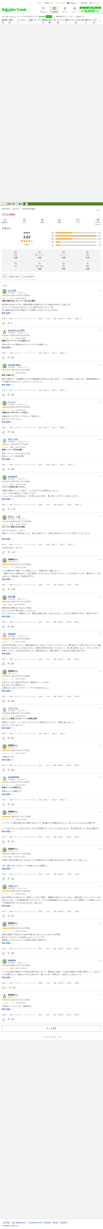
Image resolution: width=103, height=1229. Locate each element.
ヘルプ (39, 3)
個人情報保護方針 (19, 1223)
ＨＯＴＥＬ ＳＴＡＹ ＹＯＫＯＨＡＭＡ (18, 209)
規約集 (55, 1223)
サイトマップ (59, 3)
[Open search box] (5, 276)
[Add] (98, 209)
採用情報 (47, 1223)
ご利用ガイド (48, 3)
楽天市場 (84, 3)
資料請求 (63, 1223)
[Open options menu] (99, 290)
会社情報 (6, 1223)
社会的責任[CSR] (35, 1223)
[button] (15, 291)
